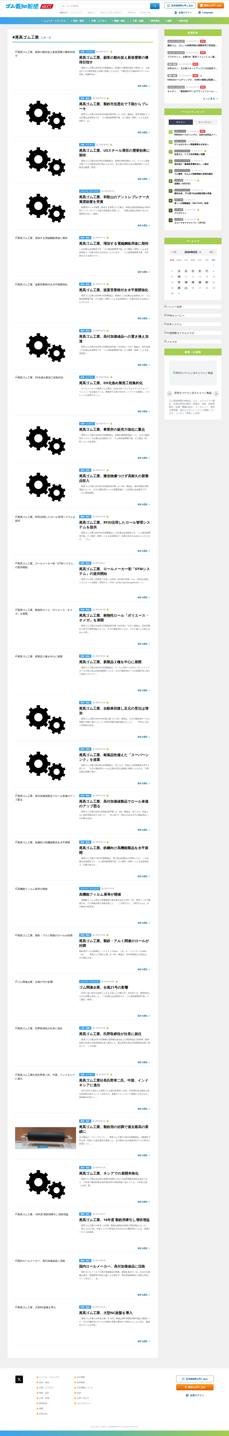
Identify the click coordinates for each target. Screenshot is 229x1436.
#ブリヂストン (77, 12)
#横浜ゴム (92, 12)
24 (179, 287)
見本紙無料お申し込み (182, 5)
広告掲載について (83, 1387)
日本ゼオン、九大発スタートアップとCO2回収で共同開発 (192, 68)
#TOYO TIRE (145, 12)
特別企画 (182, 20)
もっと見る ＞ (210, 98)
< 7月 (174, 252)
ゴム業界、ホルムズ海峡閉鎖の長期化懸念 (194, 174)
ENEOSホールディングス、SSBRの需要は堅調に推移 (192, 79)
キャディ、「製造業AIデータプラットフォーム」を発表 (192, 91)
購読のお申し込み (213, 5)
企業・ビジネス (98, 20)
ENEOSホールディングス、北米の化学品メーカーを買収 (195, 134)
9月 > (212, 252)
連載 (168, 20)
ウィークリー (205, 122)
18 (186, 282)
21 (207, 282)
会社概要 (79, 1377)
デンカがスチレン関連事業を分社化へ (191, 144)
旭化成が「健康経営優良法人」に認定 (191, 164)
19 (193, 282)
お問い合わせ (81, 1398)
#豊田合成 (132, 12)
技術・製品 (77, 20)
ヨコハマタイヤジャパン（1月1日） (190, 222)
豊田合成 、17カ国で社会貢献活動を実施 (192, 193)
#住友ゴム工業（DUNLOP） (112, 12)
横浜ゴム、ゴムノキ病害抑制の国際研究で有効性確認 (192, 45)
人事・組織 (136, 20)
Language (207, 12)
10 (179, 276)
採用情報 (79, 1382)
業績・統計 (118, 20)
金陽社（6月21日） (183, 183)
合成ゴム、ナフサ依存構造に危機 (189, 154)
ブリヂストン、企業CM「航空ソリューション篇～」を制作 (192, 56)
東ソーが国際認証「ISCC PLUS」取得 (191, 203)
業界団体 (154, 20)
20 (200, 282)
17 (179, 282)
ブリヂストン (180, 213)
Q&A (77, 1392)
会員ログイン (185, 12)
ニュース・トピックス (53, 20)
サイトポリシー (82, 1403)
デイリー (180, 122)
